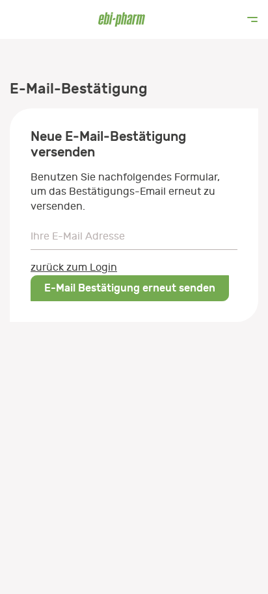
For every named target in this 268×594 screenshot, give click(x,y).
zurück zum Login (74, 267)
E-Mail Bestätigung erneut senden (129, 288)
